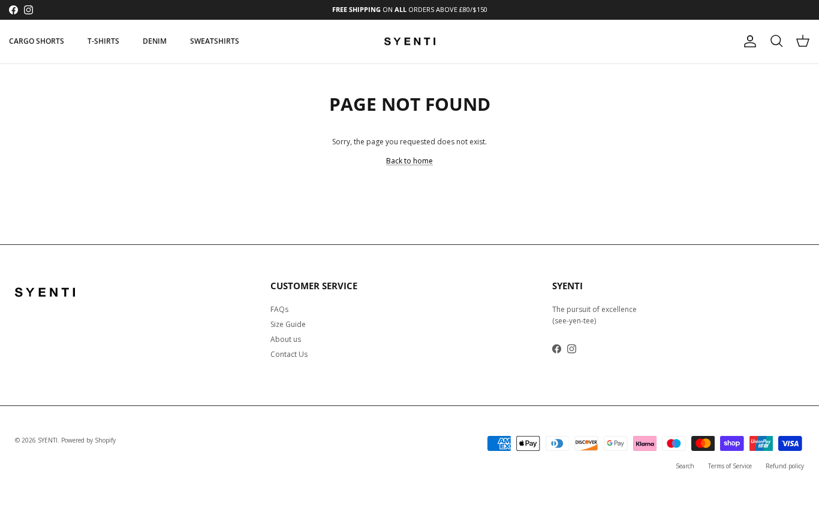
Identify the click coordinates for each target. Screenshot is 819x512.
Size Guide (288, 324)
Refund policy (785, 466)
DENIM (155, 41)
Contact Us (289, 354)
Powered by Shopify (88, 440)
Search (685, 466)
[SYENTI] (409, 41)
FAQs (279, 309)
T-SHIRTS (103, 41)
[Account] (747, 41)
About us (285, 339)
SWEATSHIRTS (214, 41)
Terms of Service (730, 466)
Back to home (409, 161)
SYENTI (48, 440)
